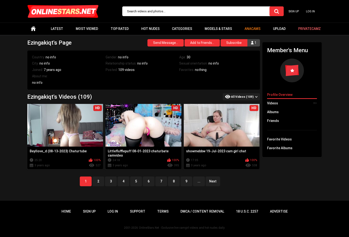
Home (33, 29)
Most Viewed (87, 29)
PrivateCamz (309, 29)
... (199, 181)
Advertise (279, 211)
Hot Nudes (150, 29)
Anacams (252, 29)
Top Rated (120, 29)
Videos (292, 103)
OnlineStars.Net (149, 227)
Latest (57, 29)
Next (213, 181)
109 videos (126, 70)
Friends (273, 121)
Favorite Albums (279, 148)
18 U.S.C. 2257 (247, 211)
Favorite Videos (279, 139)
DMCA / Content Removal (202, 211)
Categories (182, 29)
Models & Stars (218, 29)
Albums (273, 112)
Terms (163, 211)
